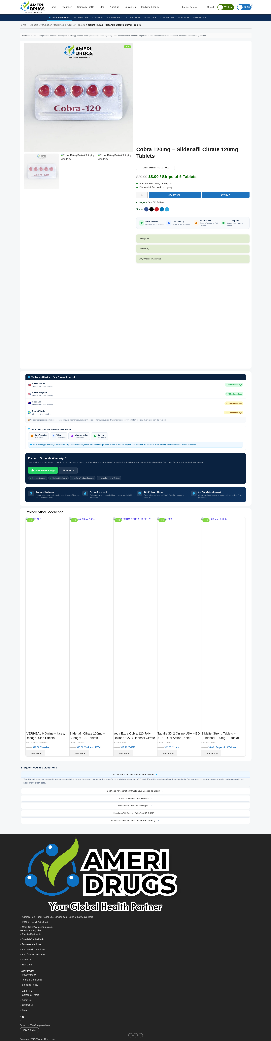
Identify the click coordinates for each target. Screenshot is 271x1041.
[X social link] (151, 209)
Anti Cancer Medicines (33, 954)
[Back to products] (246, 25)
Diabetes (99, 17)
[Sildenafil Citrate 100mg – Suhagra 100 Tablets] (91, 623)
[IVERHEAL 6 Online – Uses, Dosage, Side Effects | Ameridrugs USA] (47, 623)
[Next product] (250, 25)
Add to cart (175, 194)
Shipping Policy (30, 985)
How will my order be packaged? (133, 805)
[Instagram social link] (130, 1035)
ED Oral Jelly (120, 742)
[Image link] (100, 874)
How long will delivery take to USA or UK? (134, 813)
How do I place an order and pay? (134, 798)
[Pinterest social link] (156, 209)
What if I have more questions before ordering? (133, 820)
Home (23, 25)
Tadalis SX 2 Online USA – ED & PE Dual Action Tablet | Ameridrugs (178, 738)
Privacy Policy (29, 975)
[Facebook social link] (146, 209)
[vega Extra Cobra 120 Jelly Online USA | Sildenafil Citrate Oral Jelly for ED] (135, 623)
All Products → (199, 17)
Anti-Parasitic (115, 17)
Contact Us (27, 1005)
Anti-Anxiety (168, 17)
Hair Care (27, 964)
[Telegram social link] (167, 209)
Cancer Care (82, 17)
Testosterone (134, 17)
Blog (24, 1010)
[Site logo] (32, 7)
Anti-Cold (185, 17)
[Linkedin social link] (162, 209)
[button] (35, 753)
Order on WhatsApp (45, 470)
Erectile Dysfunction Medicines (47, 25)
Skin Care (151, 17)
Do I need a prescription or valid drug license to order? (133, 790)
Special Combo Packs (33, 939)
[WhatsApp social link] (135, 1035)
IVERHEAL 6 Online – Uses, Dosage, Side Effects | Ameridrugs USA (45, 738)
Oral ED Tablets (76, 25)
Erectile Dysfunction (60, 17)
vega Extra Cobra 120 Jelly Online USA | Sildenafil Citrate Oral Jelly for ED (134, 738)
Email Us (70, 470)
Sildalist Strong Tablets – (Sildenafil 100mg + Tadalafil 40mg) (220, 738)
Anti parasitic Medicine (33, 949)
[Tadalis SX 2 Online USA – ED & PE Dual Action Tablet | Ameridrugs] (179, 623)
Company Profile (30, 995)
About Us (26, 1000)
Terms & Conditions (32, 980)
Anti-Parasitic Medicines (37, 742)
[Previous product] (243, 25)
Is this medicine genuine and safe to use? (133, 774)
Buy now (225, 194)
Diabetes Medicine (31, 944)
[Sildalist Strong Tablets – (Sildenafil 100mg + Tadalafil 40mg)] (223, 623)
